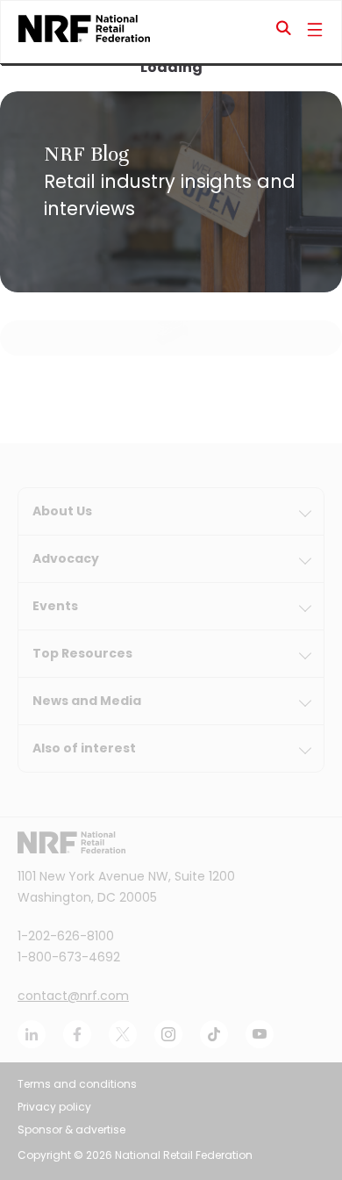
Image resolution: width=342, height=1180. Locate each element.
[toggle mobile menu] (315, 31)
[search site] (284, 31)
